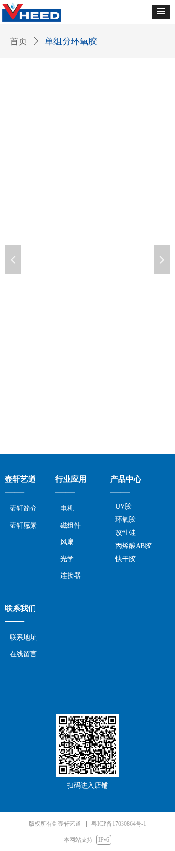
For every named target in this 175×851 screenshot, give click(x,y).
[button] (161, 12)
